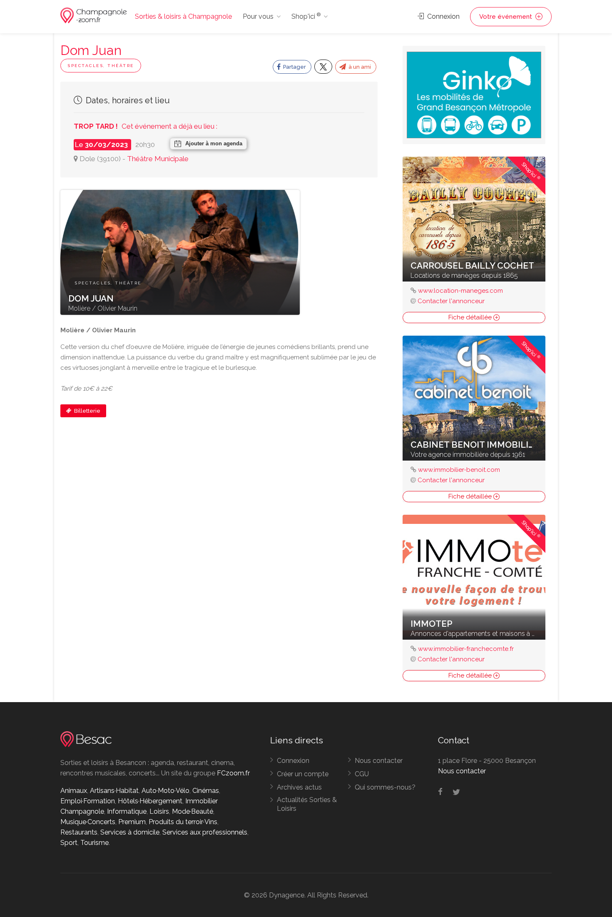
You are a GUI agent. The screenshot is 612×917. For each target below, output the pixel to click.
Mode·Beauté (192, 811)
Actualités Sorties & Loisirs (307, 804)
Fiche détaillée (470, 317)
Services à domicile (129, 832)
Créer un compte (302, 774)
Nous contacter (379, 761)
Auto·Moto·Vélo (165, 791)
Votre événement (506, 16)
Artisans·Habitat (114, 791)
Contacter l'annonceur (451, 301)
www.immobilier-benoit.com (459, 469)
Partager (294, 67)
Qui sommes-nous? (385, 787)
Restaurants (78, 832)
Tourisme (94, 843)
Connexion (442, 16)
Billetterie (86, 411)
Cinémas (205, 791)
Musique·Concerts (87, 822)
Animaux (73, 791)
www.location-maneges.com (460, 290)
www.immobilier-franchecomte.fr (466, 649)
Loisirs (159, 811)
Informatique (127, 811)
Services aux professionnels (204, 832)
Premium (132, 822)
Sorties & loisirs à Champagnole (183, 16)
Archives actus (299, 787)
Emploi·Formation (87, 801)
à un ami (359, 67)
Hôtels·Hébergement (150, 801)
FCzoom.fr (233, 773)
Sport (68, 843)
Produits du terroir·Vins (183, 822)
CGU (362, 774)
